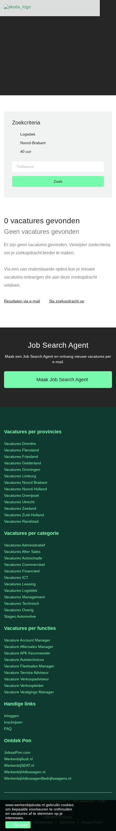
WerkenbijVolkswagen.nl (24, 772)
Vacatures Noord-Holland (25, 489)
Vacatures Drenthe (20, 443)
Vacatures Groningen (22, 469)
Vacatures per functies (30, 628)
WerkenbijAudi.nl (18, 759)
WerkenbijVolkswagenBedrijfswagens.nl (37, 778)
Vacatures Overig (18, 610)
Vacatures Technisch (21, 603)
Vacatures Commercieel (24, 564)
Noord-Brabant (33, 143)
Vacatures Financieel (22, 571)
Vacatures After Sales (22, 551)
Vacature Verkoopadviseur (26, 679)
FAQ (8, 729)
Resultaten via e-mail (22, 301)
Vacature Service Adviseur (26, 672)
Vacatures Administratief (24, 545)
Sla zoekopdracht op (66, 301)
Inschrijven (13, 722)
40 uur (25, 151)
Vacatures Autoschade (23, 558)
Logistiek (27, 134)
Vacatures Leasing (20, 584)
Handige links (20, 704)
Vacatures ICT (16, 577)
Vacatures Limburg (20, 476)
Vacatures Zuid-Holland (24, 515)
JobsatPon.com (17, 752)
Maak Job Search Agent (62, 379)
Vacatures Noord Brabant (25, 482)
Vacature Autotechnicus (24, 659)
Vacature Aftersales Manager (28, 646)
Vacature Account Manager (27, 640)
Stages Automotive (20, 616)
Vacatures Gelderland (22, 463)
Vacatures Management (24, 597)
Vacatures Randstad (21, 521)
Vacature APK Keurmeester (27, 653)
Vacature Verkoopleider (24, 685)
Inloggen (11, 716)
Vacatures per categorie (31, 533)
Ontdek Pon (17, 740)
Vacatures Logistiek (20, 590)
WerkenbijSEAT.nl (19, 765)
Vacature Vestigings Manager (29, 692)
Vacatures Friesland (21, 456)
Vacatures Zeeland (20, 508)
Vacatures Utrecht (19, 502)
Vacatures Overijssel (21, 495)
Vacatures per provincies (33, 431)
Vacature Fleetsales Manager (29, 666)
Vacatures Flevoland (21, 450)
